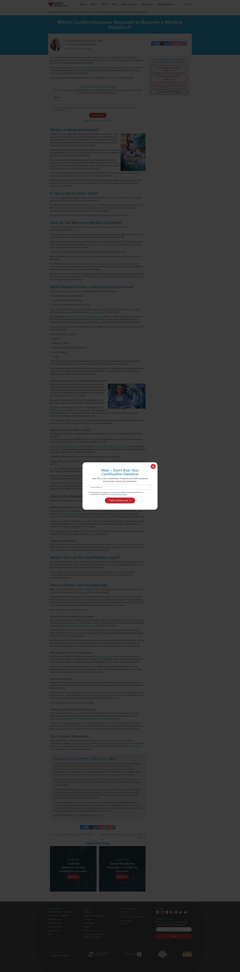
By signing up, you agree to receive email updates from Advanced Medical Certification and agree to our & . (116, 494)
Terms (114, 494)
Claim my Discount (119, 500)
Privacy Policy (122, 494)
